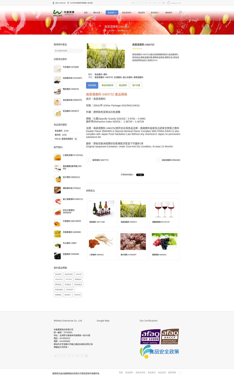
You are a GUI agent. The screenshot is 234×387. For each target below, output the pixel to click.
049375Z (109, 77)
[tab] (92, 85)
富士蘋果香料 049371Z (73, 199)
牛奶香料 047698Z (71, 67)
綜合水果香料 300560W (69, 211)
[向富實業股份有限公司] (64, 13)
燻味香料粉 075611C (72, 188)
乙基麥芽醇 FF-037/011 (73, 155)
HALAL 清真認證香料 (64, 139)
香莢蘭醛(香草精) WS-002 (72, 167)
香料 (105, 74)
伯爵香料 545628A (71, 254)
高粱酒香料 (99, 77)
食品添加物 (126, 12)
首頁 (86, 12)
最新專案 (172, 372)
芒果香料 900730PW (72, 221)
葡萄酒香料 (138, 77)
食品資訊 (154, 12)
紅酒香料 (118, 77)
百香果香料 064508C (72, 232)
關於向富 (96, 12)
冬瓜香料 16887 (70, 243)
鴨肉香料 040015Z (71, 89)
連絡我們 (168, 12)
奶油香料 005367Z (71, 111)
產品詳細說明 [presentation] (107, 85)
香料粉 (58, 135)
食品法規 (162, 372)
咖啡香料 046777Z (100, 160)
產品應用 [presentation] (123, 85)
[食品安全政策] (160, 352)
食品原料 (141, 12)
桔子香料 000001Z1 (71, 177)
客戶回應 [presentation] (136, 85)
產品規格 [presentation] (92, 85)
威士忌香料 (128, 77)
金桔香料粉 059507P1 (72, 100)
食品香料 (111, 12)
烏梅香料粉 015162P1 (72, 78)
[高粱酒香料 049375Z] (106, 55)
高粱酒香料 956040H (170, 160)
